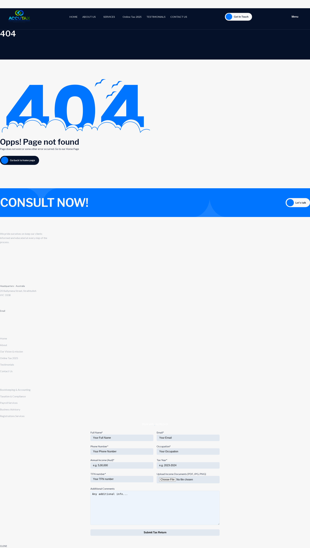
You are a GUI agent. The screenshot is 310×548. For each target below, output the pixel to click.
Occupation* (164, 446)
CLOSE (3, 546)
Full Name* (96, 432)
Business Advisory (10, 409)
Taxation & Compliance (13, 396)
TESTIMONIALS (155, 16)
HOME (73, 16)
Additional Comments (102, 488)
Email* (160, 432)
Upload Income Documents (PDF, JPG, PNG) (181, 473)
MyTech (163, 424)
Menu (295, 16)
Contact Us (6, 371)
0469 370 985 (8, 300)
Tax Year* (162, 460)
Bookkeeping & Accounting (15, 389)
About (3, 345)
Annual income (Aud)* (102, 460)
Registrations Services (12, 415)
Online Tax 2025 (132, 16)
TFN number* (98, 473)
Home (3, 338)
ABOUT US (89, 16)
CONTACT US (178, 16)
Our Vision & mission (11, 351)
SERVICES (109, 16)
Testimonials (7, 364)
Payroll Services (9, 402)
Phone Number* (99, 446)
